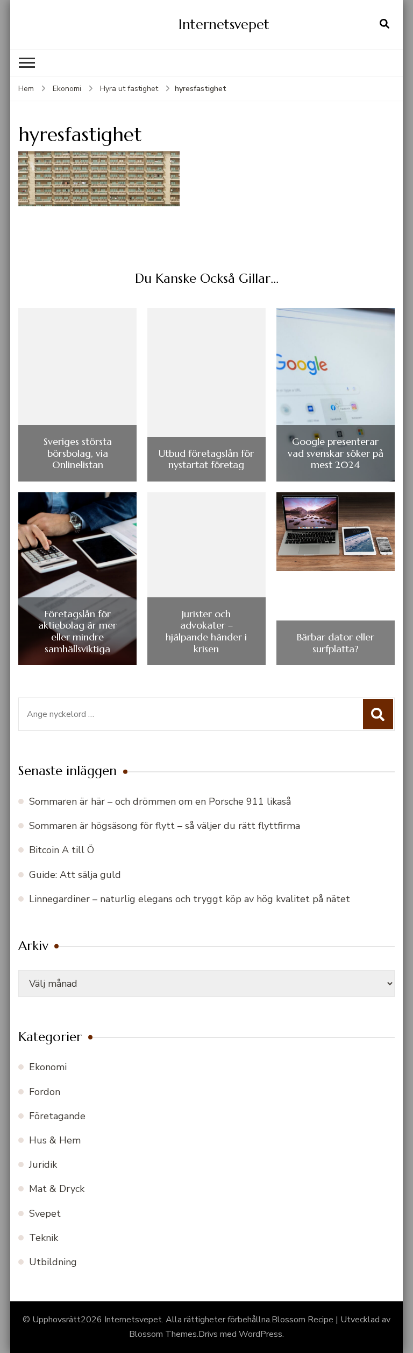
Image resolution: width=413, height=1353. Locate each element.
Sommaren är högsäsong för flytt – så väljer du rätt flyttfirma (164, 825)
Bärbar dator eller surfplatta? (335, 642)
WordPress (260, 1334)
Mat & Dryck (56, 1188)
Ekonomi (67, 88)
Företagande (57, 1116)
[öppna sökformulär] (384, 24)
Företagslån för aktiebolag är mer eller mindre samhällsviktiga (77, 631)
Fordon (44, 1091)
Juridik (43, 1164)
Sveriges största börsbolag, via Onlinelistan (78, 453)
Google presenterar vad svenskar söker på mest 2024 (335, 453)
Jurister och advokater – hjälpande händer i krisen (206, 631)
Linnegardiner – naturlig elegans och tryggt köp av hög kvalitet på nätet (189, 898)
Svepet (45, 1213)
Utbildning (53, 1262)
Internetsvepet (224, 24)
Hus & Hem (55, 1140)
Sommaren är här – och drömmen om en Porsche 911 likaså (160, 801)
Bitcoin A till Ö (61, 849)
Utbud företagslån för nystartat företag (206, 459)
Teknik (43, 1237)
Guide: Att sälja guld (75, 874)
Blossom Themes (163, 1334)
